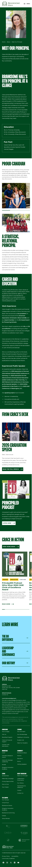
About (8, 42)
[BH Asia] (8, 846)
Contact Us (5, 694)
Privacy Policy (6, 856)
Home (3, 42)
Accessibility (15, 856)
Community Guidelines (8, 858)
